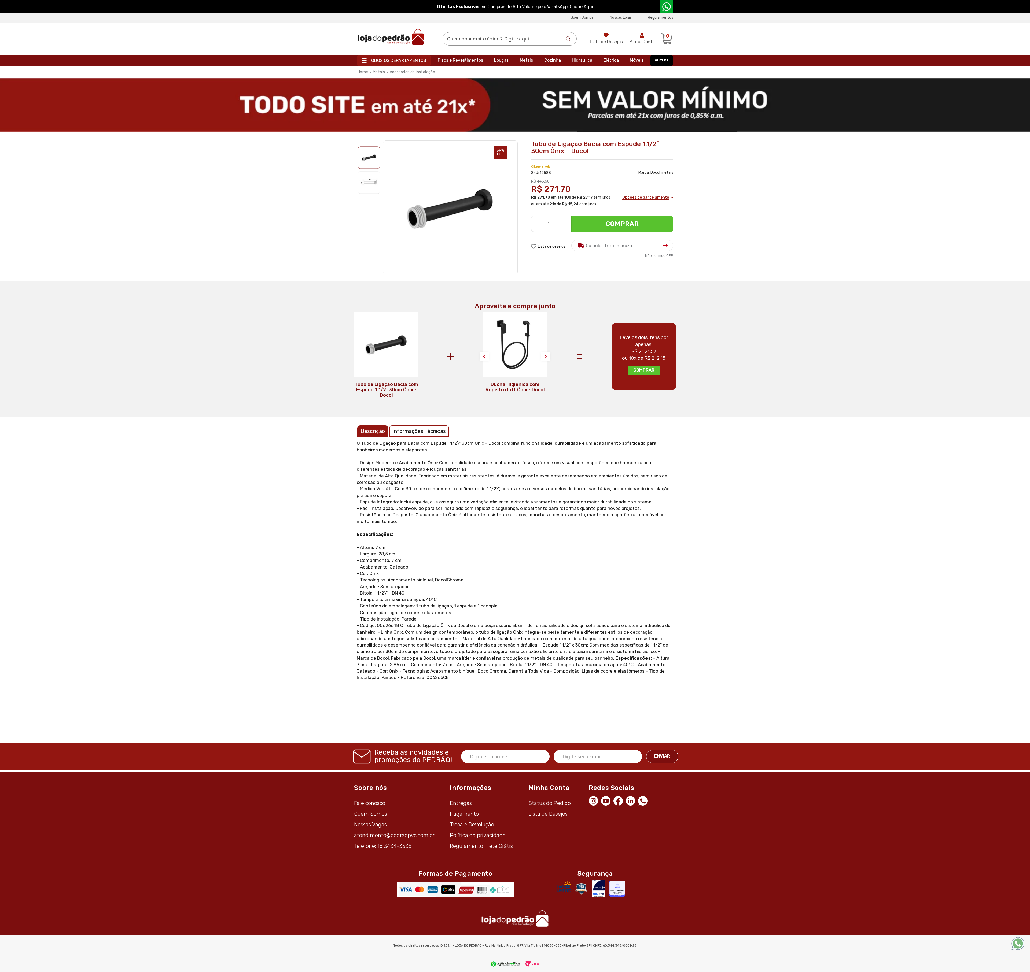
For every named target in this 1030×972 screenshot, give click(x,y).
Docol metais (661, 172)
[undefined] (450, 208)
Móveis (636, 60)
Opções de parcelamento (645, 197)
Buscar (568, 38)
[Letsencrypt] (564, 886)
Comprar (622, 224)
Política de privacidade (478, 835)
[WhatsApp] (644, 800)
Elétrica (611, 60)
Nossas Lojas (621, 17)
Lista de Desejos (606, 41)
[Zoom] (369, 158)
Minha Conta (642, 41)
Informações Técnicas (419, 431)
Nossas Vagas (370, 824)
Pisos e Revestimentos (460, 60)
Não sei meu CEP (659, 256)
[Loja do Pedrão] (391, 37)
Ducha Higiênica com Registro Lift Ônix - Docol (515, 387)
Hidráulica (582, 60)
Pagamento (464, 814)
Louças (501, 60)
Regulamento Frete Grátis (481, 846)
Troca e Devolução (472, 824)
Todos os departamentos (397, 60)
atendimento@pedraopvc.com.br (394, 835)
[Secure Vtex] (581, 889)
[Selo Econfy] (617, 889)
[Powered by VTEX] (532, 964)
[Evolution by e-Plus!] (505, 964)
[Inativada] (598, 888)
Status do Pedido (549, 803)
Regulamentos (660, 17)
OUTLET (662, 60)
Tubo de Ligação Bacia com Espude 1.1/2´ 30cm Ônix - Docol (386, 389)
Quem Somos (582, 17)
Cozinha (552, 60)
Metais (526, 60)
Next (545, 356)
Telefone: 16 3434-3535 (382, 846)
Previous (484, 356)
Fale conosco (369, 803)
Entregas (461, 803)
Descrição (372, 431)
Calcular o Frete (622, 245)
